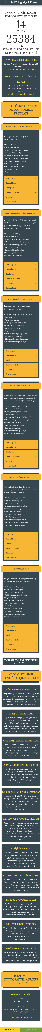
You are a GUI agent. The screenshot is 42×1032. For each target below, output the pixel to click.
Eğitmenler (10, 197)
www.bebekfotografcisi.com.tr (21, 94)
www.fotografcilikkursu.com (21, 69)
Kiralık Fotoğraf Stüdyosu (21, 1017)
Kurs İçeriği (10, 188)
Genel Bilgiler (11, 178)
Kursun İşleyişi (11, 183)
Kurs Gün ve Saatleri (13, 192)
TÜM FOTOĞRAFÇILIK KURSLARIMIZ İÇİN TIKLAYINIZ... (21, 661)
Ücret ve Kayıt (11, 202)
